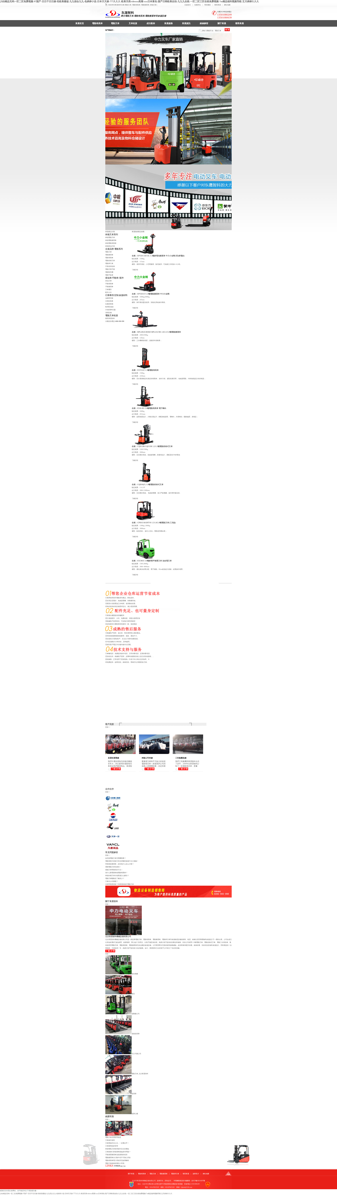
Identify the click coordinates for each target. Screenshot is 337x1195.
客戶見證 (109, 724)
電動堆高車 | (136, 5)
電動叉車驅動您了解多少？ (114, 878)
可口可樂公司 (136, 1054)
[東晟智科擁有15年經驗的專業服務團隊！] (168, 131)
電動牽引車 (109, 263)
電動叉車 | (128, 5)
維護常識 (109, 1116)
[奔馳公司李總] (154, 753)
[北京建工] (113, 801)
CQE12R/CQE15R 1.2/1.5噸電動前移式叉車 (155, 446)
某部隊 (134, 1094)
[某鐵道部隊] (118, 1034)
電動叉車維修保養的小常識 (114, 1163)
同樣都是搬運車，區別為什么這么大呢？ (119, 864)
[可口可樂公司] (118, 1054)
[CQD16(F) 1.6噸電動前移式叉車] (145, 483)
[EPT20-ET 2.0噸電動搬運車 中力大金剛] (145, 292)
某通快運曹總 (113, 758)
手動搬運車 (109, 287)
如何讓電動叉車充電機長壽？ (115, 858)
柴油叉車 (108, 281)
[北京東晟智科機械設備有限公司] (110, 952)
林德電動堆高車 (110, 243)
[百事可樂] (113, 821)
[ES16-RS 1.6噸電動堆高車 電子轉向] (145, 406)
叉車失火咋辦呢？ (111, 881)
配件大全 (108, 292)
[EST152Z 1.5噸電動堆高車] (145, 368)
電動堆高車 (97, 23)
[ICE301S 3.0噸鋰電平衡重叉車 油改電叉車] (145, 559)
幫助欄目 (207, 5)
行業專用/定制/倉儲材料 (116, 295)
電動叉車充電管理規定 (113, 1137)
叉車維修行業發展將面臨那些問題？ (118, 1152)
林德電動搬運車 (110, 240)
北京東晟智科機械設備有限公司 (118, 936)
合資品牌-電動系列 (114, 249)
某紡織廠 (135, 974)
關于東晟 (222, 23)
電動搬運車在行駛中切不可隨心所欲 (118, 1157)
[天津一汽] (113, 840)
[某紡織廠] (118, 974)
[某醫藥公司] (118, 1014)
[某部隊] (118, 1094)
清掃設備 (108, 313)
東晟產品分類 (110, 232)
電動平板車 (109, 275)
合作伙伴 (109, 789)
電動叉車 (115, 23)
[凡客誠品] (113, 849)
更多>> (107, 727)
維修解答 (204, 23)
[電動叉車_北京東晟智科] (118, 1074)
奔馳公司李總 (147, 758)
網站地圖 (227, 5)
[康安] (118, 994)
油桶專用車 (109, 298)
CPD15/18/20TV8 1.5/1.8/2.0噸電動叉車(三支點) (156, 523)
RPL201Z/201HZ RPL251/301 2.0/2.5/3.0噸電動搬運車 (159, 332)
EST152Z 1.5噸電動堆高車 (148, 370)
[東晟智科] (228, 1175)
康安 (133, 994)
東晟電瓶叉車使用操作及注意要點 (117, 1149)
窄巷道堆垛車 (110, 266)
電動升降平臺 (110, 269)
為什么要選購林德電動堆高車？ (116, 873)
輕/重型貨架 (109, 307)
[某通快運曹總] (120, 753)
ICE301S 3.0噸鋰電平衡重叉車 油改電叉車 (154, 561)
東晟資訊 (186, 23)
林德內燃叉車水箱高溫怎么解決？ (117, 875)
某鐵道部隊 (136, 1034)
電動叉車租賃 (111, 315)
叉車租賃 (133, 23)
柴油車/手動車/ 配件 (114, 278)
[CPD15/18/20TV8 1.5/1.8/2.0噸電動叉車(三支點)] (145, 521)
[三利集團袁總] (188, 753)
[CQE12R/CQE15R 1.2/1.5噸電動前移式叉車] (145, 444)
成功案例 (151, 23)
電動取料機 (109, 272)
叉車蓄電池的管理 (111, 1146)
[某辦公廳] (118, 1114)
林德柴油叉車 (110, 246)
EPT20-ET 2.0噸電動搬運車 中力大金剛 (153, 294)
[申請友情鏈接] (112, 1167)
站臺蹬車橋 (109, 304)
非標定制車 (109, 301)
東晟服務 (168, 23)
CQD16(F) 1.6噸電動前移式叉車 (150, 484)
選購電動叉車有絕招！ (113, 867)
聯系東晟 (217, 5)
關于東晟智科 (111, 901)
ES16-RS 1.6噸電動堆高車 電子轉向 (151, 408)
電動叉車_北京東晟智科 (140, 1074)
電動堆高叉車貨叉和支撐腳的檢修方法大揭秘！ (121, 861)
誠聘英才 (196, 1174)
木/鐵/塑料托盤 (110, 310)
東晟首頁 (79, 23)
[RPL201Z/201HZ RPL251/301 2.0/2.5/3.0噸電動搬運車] (145, 330)
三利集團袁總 (180, 758)
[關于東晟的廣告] (123, 934)
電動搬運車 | (145, 5)
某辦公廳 (135, 1114)
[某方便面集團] (113, 811)
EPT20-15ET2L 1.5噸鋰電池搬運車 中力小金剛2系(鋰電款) (161, 256)
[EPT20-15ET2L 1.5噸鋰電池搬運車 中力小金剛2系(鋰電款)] (145, 254)
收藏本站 (197, 5)
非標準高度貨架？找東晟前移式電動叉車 (119, 884)
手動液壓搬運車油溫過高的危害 (116, 1155)
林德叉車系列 (111, 234)
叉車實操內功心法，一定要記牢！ (117, 1143)
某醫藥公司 (136, 1014)
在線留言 (187, 5)
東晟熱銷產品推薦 (138, 232)
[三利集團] (113, 830)
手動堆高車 (109, 284)
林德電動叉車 (110, 237)
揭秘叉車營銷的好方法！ (114, 870)
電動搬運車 (109, 255)
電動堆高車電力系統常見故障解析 (117, 1160)
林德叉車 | (153, 5)
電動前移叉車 (110, 260)
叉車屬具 (108, 289)
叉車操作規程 (110, 1140)
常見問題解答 (111, 852)
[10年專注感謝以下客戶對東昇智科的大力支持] (168, 66)
